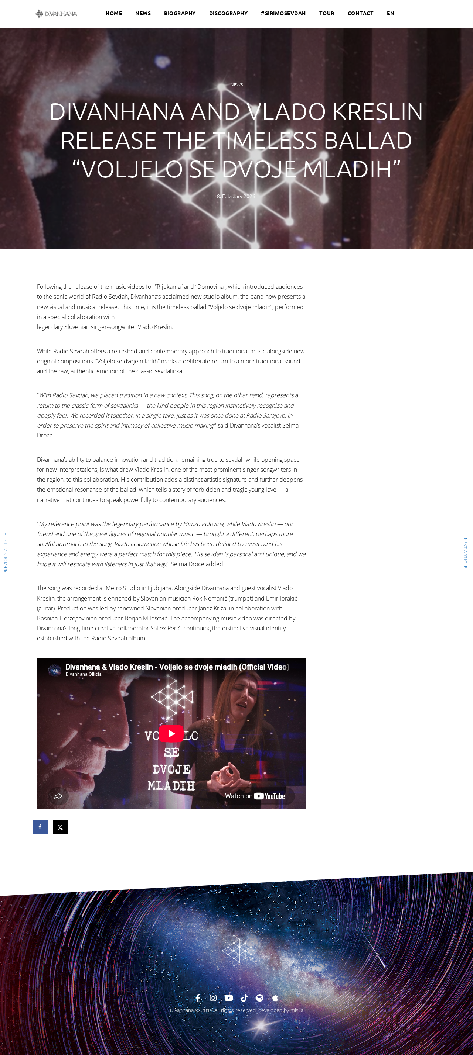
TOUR (326, 13)
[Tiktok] (244, 998)
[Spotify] (260, 998)
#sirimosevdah (283, 13)
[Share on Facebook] (40, 827)
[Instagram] (213, 998)
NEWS (143, 13)
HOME (114, 13)
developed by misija (280, 1010)
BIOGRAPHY (180, 13)
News (237, 84)
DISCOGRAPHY (228, 13)
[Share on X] (61, 827)
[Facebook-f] (197, 998)
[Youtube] (228, 998)
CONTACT (361, 13)
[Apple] (275, 998)
